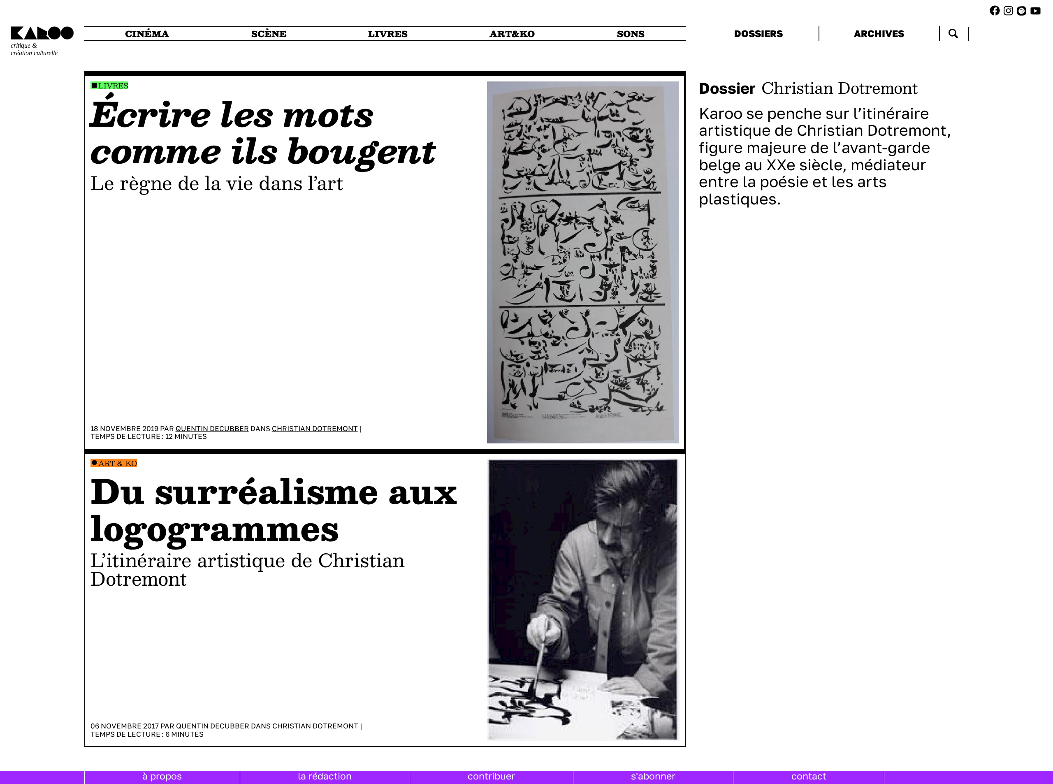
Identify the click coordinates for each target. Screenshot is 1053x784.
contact (808, 776)
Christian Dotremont (315, 428)
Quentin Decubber (212, 428)
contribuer (491, 776)
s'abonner (653, 776)
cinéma (147, 33)
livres (388, 33)
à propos (162, 776)
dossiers (758, 33)
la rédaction (325, 776)
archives (879, 33)
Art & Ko (117, 463)
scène (268, 33)
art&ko (512, 33)
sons (631, 33)
